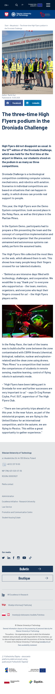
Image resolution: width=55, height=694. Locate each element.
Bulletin (24, 569)
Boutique (24, 578)
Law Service (7, 506)
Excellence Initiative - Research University (18, 501)
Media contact (7, 484)
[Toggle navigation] (48, 5)
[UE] (33, 5)
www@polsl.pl (45, 642)
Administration (8, 496)
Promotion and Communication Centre (17, 512)
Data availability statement (27, 645)
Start (6, 25)
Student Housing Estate (11, 517)
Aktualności (14, 25)
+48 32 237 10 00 (13, 464)
